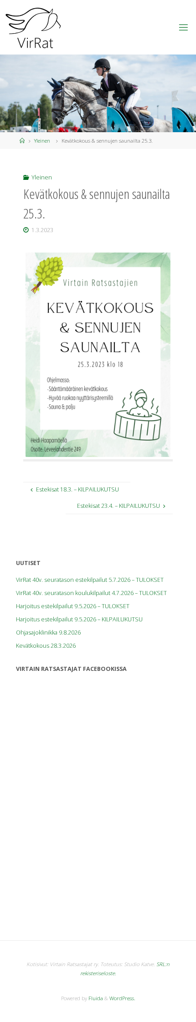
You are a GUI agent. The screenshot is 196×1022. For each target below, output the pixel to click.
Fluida (95, 998)
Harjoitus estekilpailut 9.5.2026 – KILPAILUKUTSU (79, 619)
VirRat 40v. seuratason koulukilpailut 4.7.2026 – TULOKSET (91, 593)
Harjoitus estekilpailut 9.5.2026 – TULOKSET (72, 606)
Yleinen (42, 140)
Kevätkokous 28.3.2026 (46, 646)
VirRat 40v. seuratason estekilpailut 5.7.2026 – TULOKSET (90, 580)
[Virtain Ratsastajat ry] (33, 27)
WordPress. (122, 998)
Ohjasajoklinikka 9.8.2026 (48, 632)
